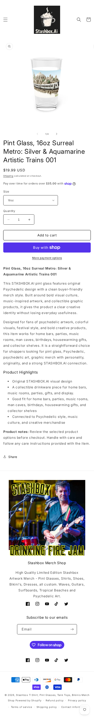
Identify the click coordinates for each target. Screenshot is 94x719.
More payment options (47, 258)
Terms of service (21, 707)
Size (6, 191)
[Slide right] (56, 134)
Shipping (8, 175)
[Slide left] (37, 134)
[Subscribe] (72, 629)
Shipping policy (47, 707)
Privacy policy (77, 700)
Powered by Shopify (29, 700)
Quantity (9, 211)
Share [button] (12, 457)
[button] (5, 19)
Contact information (74, 707)
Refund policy (55, 700)
